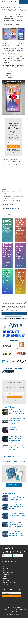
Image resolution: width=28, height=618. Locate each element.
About (4, 576)
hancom (6, 191)
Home (3, 7)
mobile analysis (18, 191)
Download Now (14, 485)
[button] (26, 302)
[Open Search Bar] (18, 1)
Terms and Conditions (14, 607)
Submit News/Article (8, 572)
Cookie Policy (7, 609)
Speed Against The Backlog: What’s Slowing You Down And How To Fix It (7, 272)
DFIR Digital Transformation (12, 200)
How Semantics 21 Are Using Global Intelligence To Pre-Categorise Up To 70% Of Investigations (20, 217)
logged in (12, 208)
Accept (14, 313)
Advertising (6, 574)
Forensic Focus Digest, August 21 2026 (20, 278)
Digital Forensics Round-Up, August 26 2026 (7, 250)
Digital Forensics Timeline (9, 582)
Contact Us (6, 578)
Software (5, 584)
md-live (11, 191)
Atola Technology (8, 289)
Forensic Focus (7, 237)
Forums (5, 565)
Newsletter (6, 568)
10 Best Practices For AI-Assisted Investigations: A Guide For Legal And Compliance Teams (20, 243)
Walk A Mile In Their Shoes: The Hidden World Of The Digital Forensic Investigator (7, 218)
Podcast (5, 570)
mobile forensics (7, 194)
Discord (5, 567)
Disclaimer (14, 611)
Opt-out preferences (9, 316)
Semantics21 (21, 238)
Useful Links (6, 580)
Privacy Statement (18, 316)
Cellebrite (21, 264)
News (8, 7)
